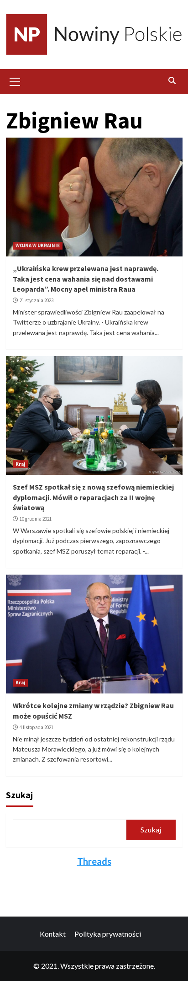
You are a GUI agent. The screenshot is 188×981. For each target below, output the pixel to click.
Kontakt (53, 933)
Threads (94, 861)
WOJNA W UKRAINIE (38, 245)
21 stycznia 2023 (36, 300)
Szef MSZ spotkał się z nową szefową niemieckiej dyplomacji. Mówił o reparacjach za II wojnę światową (93, 497)
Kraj (20, 464)
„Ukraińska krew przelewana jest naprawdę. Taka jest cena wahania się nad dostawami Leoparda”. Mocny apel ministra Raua (85, 278)
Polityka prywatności (107, 933)
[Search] (172, 80)
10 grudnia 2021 (36, 519)
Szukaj (19, 794)
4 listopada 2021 (36, 727)
